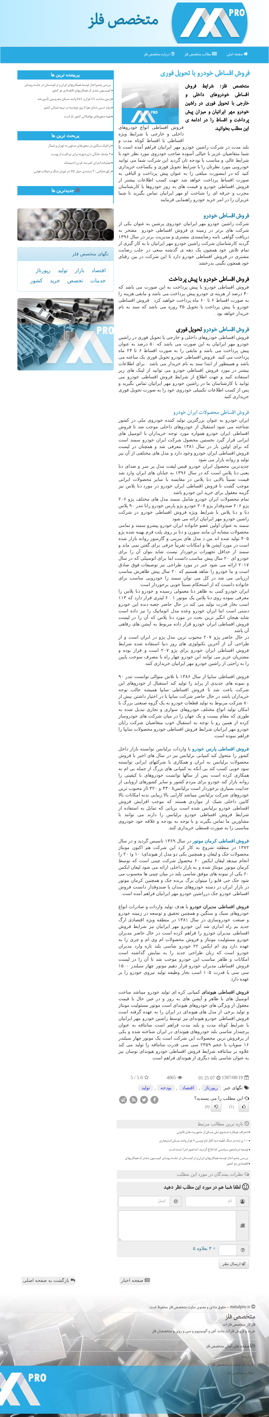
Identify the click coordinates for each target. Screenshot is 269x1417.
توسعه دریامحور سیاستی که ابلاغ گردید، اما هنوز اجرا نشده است (208, 1150)
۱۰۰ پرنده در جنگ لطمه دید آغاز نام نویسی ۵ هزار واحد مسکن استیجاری (203, 1141)
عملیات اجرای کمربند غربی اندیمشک (87, 163)
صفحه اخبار (133, 1280)
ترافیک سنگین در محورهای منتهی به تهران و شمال (79, 146)
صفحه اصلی (235, 55)
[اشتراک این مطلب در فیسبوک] (154, 1099)
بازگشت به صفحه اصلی (47, 1280)
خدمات (98, 280)
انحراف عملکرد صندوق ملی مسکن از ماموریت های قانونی (212, 1133)
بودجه (166, 1087)
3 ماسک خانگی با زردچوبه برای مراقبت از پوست (81, 155)
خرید (55, 280)
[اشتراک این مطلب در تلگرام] (123, 1099)
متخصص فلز (122, 22)
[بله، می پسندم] (243, 1107)
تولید (145, 1087)
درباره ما (247, 1357)
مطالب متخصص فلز (198, 55)
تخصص (75, 280)
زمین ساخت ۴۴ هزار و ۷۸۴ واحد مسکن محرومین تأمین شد (74, 100)
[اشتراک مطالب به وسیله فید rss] (133, 1099)
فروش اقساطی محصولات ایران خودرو (211, 413)
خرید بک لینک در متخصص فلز (232, 1365)
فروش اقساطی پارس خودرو (220, 748)
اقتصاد (188, 1087)
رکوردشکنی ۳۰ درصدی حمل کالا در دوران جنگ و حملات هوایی (72, 172)
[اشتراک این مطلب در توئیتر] (144, 1099)
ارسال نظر (231, 1264)
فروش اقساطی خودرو (226, 216)
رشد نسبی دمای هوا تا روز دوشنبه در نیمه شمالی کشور (77, 108)
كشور (36, 280)
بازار (79, 270)
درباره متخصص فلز (157, 55)
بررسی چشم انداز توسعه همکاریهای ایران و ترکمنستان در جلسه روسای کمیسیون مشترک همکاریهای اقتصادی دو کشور (186, 1161)
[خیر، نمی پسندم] (216, 1107)
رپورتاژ (211, 1087)
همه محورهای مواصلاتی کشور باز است (87, 117)
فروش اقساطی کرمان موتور (221, 840)
